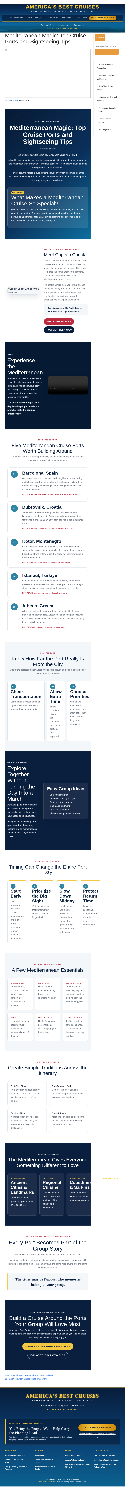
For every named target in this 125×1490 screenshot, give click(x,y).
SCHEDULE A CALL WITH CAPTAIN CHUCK (48, 1346)
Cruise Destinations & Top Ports (46, 1461)
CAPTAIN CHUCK (80, 18)
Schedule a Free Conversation (107, 1460)
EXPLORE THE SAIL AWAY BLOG (47, 1355)
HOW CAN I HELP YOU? (59, 330)
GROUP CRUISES (16, 18)
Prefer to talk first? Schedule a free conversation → (97, 1435)
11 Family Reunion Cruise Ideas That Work (26, 1379)
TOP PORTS (66, 18)
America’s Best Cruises (74, 1460)
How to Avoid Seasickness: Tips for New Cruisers (29, 1375)
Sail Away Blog (41, 1455)
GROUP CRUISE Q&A (34, 18)
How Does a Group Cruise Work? (15, 1461)
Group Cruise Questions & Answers (16, 1468)
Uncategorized (105, 130)
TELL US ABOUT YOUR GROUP (102, 18)
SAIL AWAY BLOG (52, 18)
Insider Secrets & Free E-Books (45, 1468)
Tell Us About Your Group (104, 1455)
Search (100, 37)
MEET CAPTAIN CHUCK (59, 321)
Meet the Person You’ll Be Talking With (105, 1465)
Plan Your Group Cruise (15, 1455)
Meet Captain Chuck (73, 1455)
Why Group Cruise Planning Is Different (77, 1465)
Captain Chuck (13, 100)
